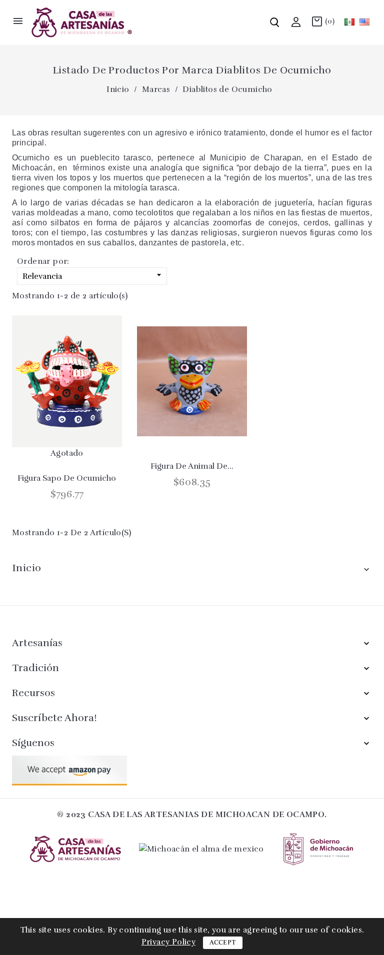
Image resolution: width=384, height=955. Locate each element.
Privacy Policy (169, 942)
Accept (223, 943)
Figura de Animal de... (192, 466)
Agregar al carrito (52, 436)
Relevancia (93, 275)
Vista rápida (78, 436)
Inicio (26, 568)
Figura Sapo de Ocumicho (67, 478)
